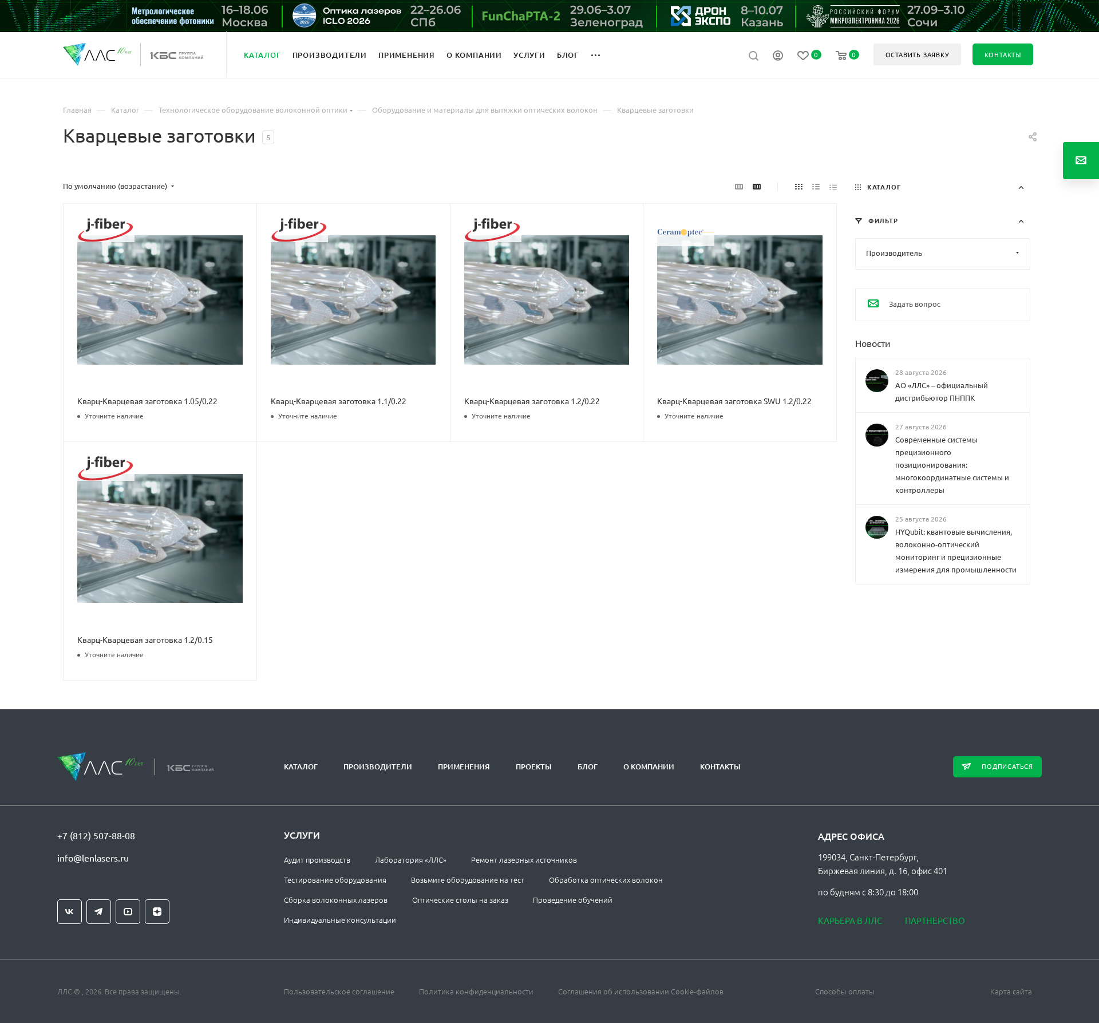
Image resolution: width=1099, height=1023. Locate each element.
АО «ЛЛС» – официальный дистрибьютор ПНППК (941, 391)
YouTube (128, 911)
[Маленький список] (739, 186)
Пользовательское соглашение (339, 991)
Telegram (98, 911)
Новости (873, 342)
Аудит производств (317, 859)
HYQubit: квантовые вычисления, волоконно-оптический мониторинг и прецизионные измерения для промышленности (956, 550)
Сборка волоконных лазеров (336, 899)
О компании (648, 766)
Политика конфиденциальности (476, 991)
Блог (588, 766)
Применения (464, 766)
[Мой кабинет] (778, 57)
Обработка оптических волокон (606, 879)
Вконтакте (69, 911)
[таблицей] (833, 186)
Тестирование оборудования (335, 879)
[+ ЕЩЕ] (602, 54)
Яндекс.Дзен (157, 911)
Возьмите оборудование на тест (467, 879)
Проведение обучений (572, 899)
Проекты (534, 766)
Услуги (302, 834)
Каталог (301, 766)
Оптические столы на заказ (460, 899)
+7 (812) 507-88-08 (96, 835)
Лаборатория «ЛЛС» (410, 859)
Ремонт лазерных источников (524, 859)
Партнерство (935, 920)
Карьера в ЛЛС (850, 920)
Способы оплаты (845, 991)
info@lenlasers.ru (93, 857)
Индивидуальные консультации (340, 919)
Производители (377, 766)
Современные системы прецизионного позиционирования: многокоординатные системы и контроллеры (952, 465)
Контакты (720, 766)
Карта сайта (1011, 991)
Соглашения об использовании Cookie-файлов (641, 991)
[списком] (816, 186)
